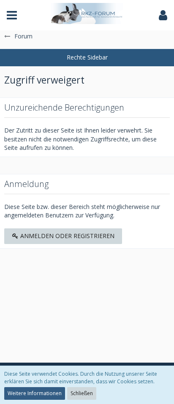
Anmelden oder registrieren (66, 236)
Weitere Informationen (35, 393)
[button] (12, 15)
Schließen (82, 393)
